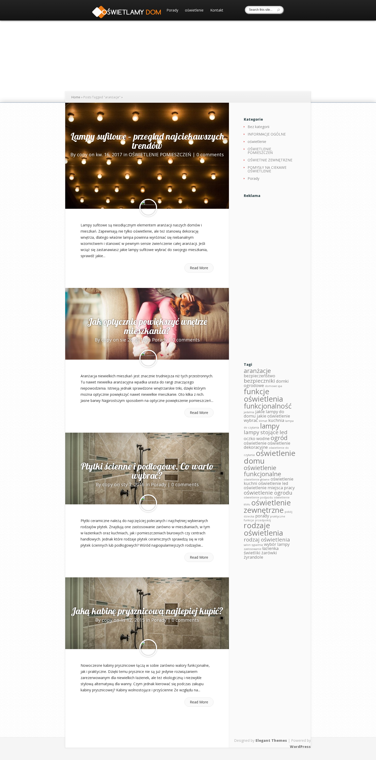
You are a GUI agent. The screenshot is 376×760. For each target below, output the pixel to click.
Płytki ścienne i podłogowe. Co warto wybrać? (147, 470)
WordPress (300, 746)
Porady (172, 10)
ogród (279, 437)
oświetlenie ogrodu (268, 492)
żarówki (269, 553)
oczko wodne (257, 438)
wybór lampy (277, 544)
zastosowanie (252, 549)
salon (247, 545)
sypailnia (257, 545)
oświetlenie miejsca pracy (269, 488)
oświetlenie (194, 10)
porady (262, 516)
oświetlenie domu (269, 457)
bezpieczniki (259, 380)
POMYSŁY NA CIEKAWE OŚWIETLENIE (267, 169)
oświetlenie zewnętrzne (267, 506)
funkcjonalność (268, 406)
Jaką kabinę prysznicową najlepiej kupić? (147, 611)
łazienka (270, 548)
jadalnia (249, 412)
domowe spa (273, 386)
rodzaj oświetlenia (267, 539)
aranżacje (257, 370)
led (283, 432)
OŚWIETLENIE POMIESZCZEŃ (160, 154)
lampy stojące (261, 432)
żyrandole (253, 557)
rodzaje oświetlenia (263, 529)
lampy (270, 426)
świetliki (252, 553)
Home (75, 97)
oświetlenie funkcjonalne (262, 470)
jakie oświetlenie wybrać (267, 418)
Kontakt (216, 10)
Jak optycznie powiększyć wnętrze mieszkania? (147, 326)
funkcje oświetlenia (263, 395)
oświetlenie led (273, 483)
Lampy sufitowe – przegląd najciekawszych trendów (147, 140)
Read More (199, 267)
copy (82, 154)
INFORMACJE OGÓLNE (267, 134)
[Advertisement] (269, 275)
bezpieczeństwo (259, 376)
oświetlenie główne (257, 479)
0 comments (210, 154)
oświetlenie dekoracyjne (267, 445)
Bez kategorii (258, 126)
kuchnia (276, 420)
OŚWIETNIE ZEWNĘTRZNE (270, 160)
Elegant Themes (271, 740)
